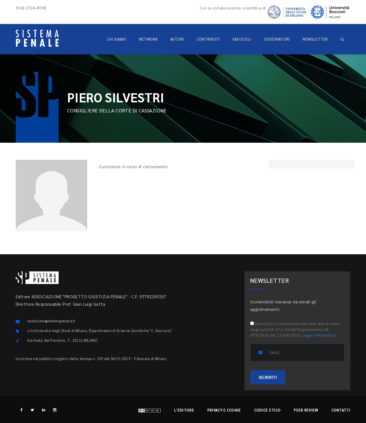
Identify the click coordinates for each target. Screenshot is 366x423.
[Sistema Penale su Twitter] (32, 409)
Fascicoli (242, 39)
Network (148, 39)
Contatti (340, 410)
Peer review (306, 410)
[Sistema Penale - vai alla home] (37, 38)
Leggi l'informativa (319, 334)
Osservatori (277, 39)
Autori (177, 39)
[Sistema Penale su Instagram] (54, 409)
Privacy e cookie (224, 410)
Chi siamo (116, 39)
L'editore (184, 410)
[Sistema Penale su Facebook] (21, 409)
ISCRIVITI (268, 377)
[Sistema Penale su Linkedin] (43, 409)
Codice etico (267, 410)
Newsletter (315, 39)
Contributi (208, 39)
